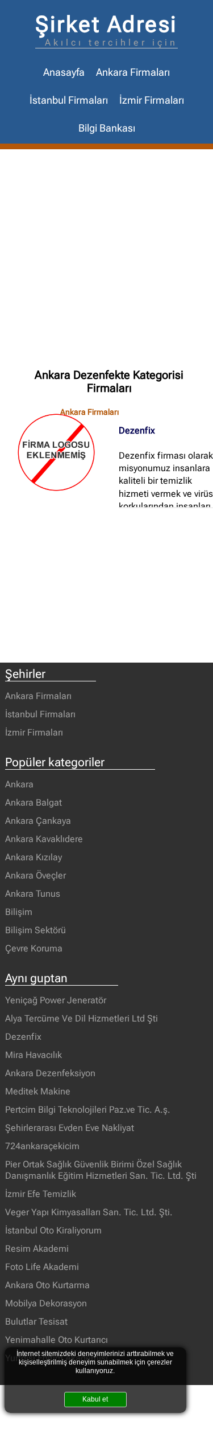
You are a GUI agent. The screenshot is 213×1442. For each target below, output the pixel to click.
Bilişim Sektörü (35, 930)
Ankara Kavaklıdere (44, 839)
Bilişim (18, 911)
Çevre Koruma (33, 948)
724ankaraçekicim (42, 1146)
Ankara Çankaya (38, 820)
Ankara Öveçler (35, 875)
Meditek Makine (37, 1091)
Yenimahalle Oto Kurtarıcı (56, 1339)
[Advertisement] (106, 262)
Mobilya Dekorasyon (46, 1303)
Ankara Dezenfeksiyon (50, 1073)
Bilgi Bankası (106, 128)
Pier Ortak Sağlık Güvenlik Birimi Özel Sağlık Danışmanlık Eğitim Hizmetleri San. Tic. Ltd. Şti (101, 1170)
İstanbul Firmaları (69, 100)
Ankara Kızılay (33, 857)
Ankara (19, 784)
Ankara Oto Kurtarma (47, 1285)
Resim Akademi (37, 1248)
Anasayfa (64, 72)
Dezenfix (137, 430)
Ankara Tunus (32, 893)
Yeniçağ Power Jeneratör (55, 1000)
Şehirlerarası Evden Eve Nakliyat (69, 1127)
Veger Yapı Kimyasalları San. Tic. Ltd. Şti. (89, 1212)
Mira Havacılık (33, 1054)
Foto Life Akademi (42, 1266)
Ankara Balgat (33, 802)
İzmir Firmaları (151, 100)
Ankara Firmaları (133, 72)
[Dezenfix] (62, 452)
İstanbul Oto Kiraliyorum (53, 1230)
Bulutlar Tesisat (36, 1321)
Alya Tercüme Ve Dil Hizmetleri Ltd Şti (81, 1018)
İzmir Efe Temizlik (40, 1193)
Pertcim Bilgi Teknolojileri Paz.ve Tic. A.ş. (87, 1109)
